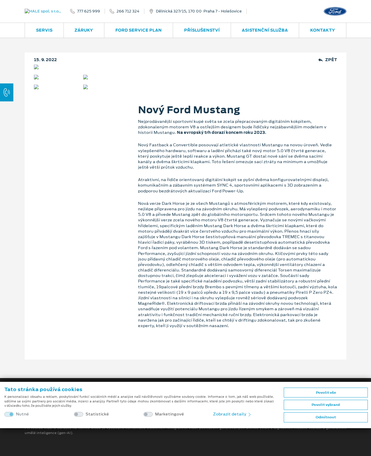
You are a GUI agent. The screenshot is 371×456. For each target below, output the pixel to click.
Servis (44, 30)
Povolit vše (326, 392)
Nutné (22, 414)
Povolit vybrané (326, 404)
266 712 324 (128, 11)
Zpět (331, 60)
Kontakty (322, 30)
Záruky (83, 30)
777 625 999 (88, 11)
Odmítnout (326, 417)
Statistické (97, 414)
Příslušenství (202, 30)
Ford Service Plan (138, 30)
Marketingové (169, 414)
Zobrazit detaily (230, 414)
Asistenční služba (265, 30)
